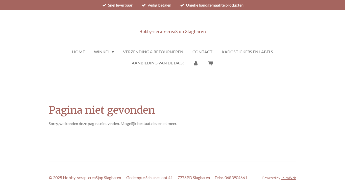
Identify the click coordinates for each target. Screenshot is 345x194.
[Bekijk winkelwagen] (210, 63)
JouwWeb (288, 178)
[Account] (196, 63)
